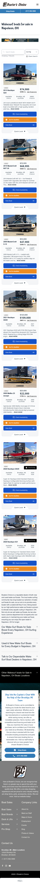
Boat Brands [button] (7, 814)
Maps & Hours (27, 817)
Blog (23, 829)
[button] (37, 4)
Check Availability (21, 114)
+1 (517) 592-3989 (8, 859)
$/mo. (28, 92)
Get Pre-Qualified (14, 120)
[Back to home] (15, 4)
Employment (26, 821)
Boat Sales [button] (6, 809)
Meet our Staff (27, 813)
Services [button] (5, 824)
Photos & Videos (28, 833)
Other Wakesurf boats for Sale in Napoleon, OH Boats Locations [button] (17, 674)
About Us (25, 809)
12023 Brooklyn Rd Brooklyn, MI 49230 (9, 853)
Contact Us (26, 837)
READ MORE (15, 109)
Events (24, 825)
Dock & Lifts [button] (7, 819)
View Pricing (31, 467)
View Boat (8, 125)
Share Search (33, 56)
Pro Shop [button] (6, 829)
